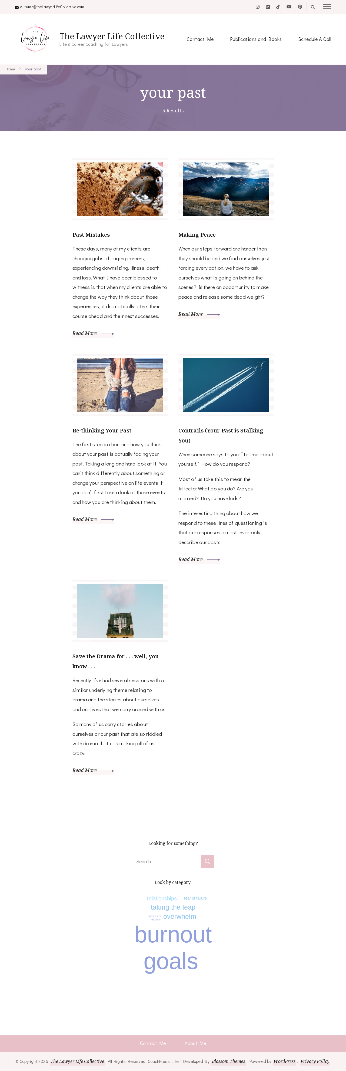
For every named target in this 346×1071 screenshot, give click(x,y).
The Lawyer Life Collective (111, 36)
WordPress (284, 1061)
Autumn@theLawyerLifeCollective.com (52, 6)
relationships (162, 898)
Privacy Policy (315, 1061)
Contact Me (200, 39)
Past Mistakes (91, 234)
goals (171, 961)
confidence (155, 915)
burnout (173, 934)
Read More (85, 333)
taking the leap (173, 907)
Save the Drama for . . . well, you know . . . (115, 661)
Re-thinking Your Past (102, 430)
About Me (195, 1043)
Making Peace (197, 234)
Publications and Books (256, 39)
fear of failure (195, 898)
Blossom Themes (228, 1061)
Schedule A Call (314, 39)
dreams (156, 919)
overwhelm (179, 916)
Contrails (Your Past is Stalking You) (220, 435)
